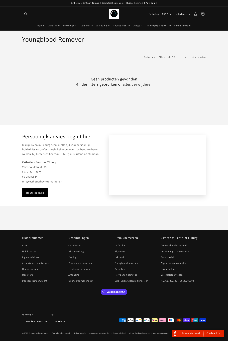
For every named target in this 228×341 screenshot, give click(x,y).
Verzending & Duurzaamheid (176, 251)
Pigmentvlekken (31, 257)
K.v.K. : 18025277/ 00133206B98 (177, 280)
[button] (26, 14)
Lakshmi (119, 257)
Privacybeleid (168, 269)
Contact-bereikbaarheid (174, 245)
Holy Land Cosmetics (126, 274)
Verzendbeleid (119, 333)
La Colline (120, 245)
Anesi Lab (120, 269)
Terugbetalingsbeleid (61, 333)
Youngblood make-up (126, 263)
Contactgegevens (160, 333)
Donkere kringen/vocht (34, 280)
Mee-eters (27, 274)
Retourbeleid (168, 257)
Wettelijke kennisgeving (139, 333)
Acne (24, 245)
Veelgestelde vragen (172, 274)
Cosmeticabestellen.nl (39, 333)
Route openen (35, 192)
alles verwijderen (138, 84)
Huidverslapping (31, 269)
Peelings (73, 257)
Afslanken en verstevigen (35, 263)
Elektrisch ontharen (79, 269)
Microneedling (76, 251)
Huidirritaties (29, 251)
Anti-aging (73, 274)
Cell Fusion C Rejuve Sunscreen (131, 280)
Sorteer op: (149, 57)
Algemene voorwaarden (174, 263)
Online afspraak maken (80, 280)
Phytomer (120, 251)
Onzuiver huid (75, 245)
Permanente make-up (80, 263)
